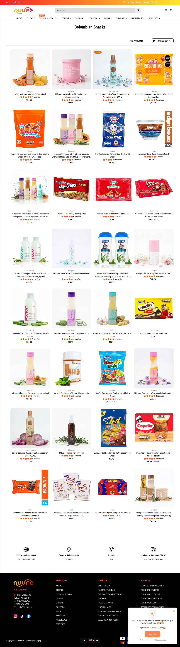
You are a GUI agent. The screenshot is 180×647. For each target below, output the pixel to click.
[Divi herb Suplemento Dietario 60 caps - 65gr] (71, 368)
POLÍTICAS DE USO (149, 603)
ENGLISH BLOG (104, 607)
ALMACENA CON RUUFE (108, 620)
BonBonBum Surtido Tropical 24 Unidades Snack (113, 394)
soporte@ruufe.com (24, 607)
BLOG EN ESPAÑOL (106, 603)
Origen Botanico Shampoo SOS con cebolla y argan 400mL (30, 454)
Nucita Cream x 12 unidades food (153, 333)
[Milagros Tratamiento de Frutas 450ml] (30, 69)
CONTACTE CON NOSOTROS (110, 594)
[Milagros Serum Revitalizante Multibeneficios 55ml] (71, 248)
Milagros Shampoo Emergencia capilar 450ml (30, 393)
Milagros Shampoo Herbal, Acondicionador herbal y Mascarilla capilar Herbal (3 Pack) (153, 514)
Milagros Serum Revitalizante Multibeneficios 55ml (71, 274)
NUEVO (19, 18)
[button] (26, 97)
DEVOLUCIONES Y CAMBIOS (152, 586)
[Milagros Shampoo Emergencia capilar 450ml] (30, 368)
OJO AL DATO (104, 586)
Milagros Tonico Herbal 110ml (71, 453)
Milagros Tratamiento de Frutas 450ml (30, 94)
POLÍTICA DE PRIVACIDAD (151, 599)
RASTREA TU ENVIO (106, 590)
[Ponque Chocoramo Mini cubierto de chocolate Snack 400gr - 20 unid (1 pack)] (30, 129)
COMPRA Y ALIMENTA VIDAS (110, 611)
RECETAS (102, 599)
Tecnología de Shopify (33, 641)
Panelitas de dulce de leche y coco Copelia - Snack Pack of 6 (153, 454)
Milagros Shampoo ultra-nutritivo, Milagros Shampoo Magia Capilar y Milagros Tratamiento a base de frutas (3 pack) (71, 155)
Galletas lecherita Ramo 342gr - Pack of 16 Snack (112, 155)
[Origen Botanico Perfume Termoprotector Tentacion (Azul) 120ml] (112, 69)
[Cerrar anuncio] (171, 2)
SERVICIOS (154, 18)
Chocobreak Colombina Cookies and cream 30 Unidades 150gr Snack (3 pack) (71, 514)
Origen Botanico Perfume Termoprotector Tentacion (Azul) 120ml (112, 95)
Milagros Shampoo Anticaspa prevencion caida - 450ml (112, 334)
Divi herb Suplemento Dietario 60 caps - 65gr (71, 393)
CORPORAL (94, 18)
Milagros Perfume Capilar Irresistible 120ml (153, 273)
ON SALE (31, 18)
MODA (107, 18)
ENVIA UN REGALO (47, 18)
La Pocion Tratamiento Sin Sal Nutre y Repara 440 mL (30, 334)
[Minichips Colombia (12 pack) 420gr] (71, 188)
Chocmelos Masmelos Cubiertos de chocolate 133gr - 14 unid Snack (153, 215)
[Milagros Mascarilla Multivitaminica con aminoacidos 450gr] (71, 69)
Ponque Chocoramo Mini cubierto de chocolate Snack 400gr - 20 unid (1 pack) (30, 155)
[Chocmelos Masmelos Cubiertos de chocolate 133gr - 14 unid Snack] (154, 188)
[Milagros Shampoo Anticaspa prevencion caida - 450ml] (112, 308)
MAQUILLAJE (137, 18)
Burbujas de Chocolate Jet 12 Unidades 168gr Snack (112, 454)
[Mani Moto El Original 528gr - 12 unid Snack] (112, 487)
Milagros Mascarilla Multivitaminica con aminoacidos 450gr (71, 95)
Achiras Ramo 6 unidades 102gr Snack (112, 214)
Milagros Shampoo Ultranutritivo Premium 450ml (71, 334)
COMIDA (66, 18)
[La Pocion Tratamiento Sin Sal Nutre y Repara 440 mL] (30, 308)
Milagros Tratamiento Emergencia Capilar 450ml (153, 393)
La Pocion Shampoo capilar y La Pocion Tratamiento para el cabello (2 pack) (30, 274)
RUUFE (21, 641)
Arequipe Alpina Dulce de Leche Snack (153, 154)
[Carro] (171, 10)
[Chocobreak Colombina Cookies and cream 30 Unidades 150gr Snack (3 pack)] (71, 487)
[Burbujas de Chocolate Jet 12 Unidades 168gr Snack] (112, 428)
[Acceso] (166, 10)
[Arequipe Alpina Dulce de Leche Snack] (154, 129)
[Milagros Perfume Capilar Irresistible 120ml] (154, 248)
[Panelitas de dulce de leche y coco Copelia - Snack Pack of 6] (154, 428)
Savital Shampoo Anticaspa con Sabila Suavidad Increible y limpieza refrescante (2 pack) (112, 275)
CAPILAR (79, 18)
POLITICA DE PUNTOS (150, 590)
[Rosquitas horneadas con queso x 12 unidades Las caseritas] (154, 69)
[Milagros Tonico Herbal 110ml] (71, 428)
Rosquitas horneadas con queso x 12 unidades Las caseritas (154, 95)
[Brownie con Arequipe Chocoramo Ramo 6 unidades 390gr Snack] (30, 487)
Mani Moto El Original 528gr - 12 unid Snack (112, 513)
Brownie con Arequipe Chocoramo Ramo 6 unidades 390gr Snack (30, 514)
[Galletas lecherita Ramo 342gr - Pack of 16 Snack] (112, 129)
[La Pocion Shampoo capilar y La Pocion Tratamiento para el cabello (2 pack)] (30, 248)
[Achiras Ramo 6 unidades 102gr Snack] (112, 188)
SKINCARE (121, 18)
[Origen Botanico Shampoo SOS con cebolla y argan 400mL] (30, 428)
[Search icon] (138, 10)
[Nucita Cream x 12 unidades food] (154, 308)
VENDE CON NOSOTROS (108, 616)
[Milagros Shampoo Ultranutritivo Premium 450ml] (71, 308)
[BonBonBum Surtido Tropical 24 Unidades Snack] (112, 368)
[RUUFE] (19, 10)
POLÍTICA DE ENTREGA (150, 594)
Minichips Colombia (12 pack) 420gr (71, 214)
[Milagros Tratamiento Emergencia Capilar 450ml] (154, 368)
